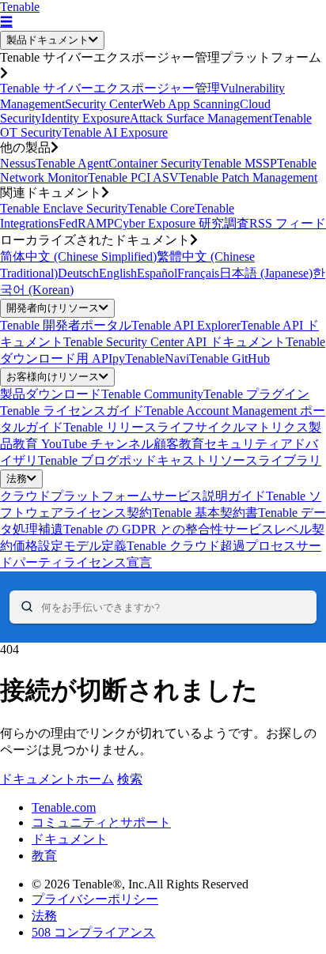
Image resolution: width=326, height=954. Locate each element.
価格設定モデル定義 (70, 545)
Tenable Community (152, 394)
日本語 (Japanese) (266, 273)
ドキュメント (70, 839)
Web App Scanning (191, 104)
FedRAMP (86, 223)
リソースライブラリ (264, 460)
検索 (129, 779)
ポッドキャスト (163, 460)
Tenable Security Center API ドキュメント (174, 342)
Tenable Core (161, 208)
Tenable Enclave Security (63, 208)
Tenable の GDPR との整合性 (143, 529)
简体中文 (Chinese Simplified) (78, 256)
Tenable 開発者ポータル (65, 325)
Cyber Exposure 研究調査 (181, 223)
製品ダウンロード (50, 394)
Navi (177, 358)
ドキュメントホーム (57, 779)
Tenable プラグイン (256, 394)
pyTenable (138, 358)
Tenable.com (64, 807)
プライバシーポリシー (95, 899)
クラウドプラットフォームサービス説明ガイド (133, 496)
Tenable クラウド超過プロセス (211, 545)
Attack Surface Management (201, 118)
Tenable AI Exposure (115, 132)
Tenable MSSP (239, 163)
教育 (44, 855)
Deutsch (78, 273)
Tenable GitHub (229, 358)
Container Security (155, 163)
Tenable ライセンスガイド (72, 410)
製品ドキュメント (47, 40)
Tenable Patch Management (248, 177)
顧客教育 (179, 444)
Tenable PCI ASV (133, 177)
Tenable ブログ (78, 460)
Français (198, 273)
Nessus (18, 163)
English (118, 273)
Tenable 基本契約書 (205, 512)
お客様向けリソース (52, 377)
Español (157, 273)
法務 (16, 479)
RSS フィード (287, 223)
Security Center (103, 104)
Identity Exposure (85, 118)
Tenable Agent (72, 163)
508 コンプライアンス (93, 932)
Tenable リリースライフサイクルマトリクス (186, 427)
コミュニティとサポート (101, 822)
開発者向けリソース (52, 308)
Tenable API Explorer (186, 325)
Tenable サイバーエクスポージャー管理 (110, 88)
